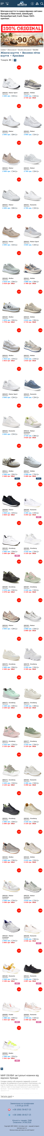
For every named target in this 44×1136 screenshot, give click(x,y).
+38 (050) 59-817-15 (21, 1109)
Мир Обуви (22, 3)
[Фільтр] (7, 3)
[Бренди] (37, 3)
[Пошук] (41, 3)
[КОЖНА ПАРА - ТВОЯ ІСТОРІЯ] (22, 46)
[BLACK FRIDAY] (22, 28)
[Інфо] (32, 3)
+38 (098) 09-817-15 (21, 1115)
